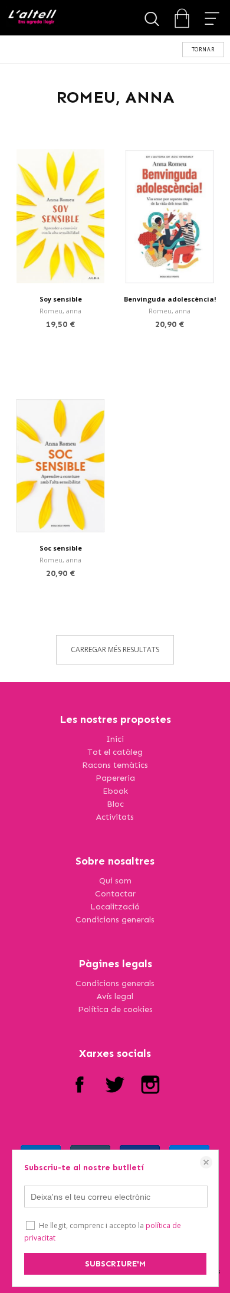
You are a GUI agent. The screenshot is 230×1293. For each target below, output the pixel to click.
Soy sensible (61, 298)
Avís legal (115, 996)
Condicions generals (115, 920)
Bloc (115, 804)
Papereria (115, 778)
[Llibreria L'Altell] (32, 18)
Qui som (115, 881)
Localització (115, 907)
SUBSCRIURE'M (115, 1264)
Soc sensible (61, 548)
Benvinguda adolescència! (170, 298)
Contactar (115, 894)
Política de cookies (115, 1009)
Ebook (115, 791)
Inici (115, 739)
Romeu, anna (60, 310)
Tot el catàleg (115, 752)
